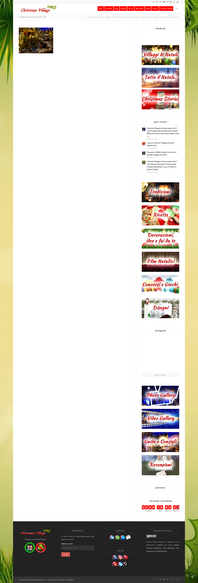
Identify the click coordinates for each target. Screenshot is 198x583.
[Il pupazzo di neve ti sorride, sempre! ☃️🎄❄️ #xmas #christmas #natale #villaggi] (160, 341)
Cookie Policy (70, 580)
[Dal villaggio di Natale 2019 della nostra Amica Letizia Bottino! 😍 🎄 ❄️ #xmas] (148, 354)
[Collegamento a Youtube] (163, 1)
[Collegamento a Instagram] (156, 1)
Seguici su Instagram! (160, 375)
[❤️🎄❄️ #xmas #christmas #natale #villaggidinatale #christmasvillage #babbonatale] (173, 354)
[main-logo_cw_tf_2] (38, 9)
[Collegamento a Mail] (170, 1)
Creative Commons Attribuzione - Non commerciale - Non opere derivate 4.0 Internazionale (162, 548)
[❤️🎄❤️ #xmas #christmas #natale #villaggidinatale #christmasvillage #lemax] (173, 366)
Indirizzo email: (67, 543)
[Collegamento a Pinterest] (160, 1)
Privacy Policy (62, 580)
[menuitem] (100, 9)
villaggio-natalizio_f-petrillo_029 (32, 17)
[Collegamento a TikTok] (177, 1)
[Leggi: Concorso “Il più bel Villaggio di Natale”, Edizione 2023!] (144, 144)
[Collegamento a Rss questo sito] (167, 1)
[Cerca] (177, 9)
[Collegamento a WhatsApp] (174, 1)
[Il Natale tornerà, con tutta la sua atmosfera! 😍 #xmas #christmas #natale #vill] (160, 354)
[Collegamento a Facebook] (153, 1)
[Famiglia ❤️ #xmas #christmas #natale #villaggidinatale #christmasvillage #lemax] (160, 367)
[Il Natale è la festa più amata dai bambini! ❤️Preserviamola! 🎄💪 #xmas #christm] (173, 341)
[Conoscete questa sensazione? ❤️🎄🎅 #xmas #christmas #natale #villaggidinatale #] (148, 341)
